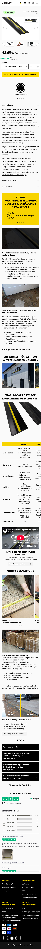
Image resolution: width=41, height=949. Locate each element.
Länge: (4, 62)
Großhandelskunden (30, 918)
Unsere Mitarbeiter (9, 887)
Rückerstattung (28, 887)
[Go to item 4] (23, 222)
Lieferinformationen (31, 688)
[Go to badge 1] (17, 98)
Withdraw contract (29, 898)
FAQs (24, 891)
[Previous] (5, 28)
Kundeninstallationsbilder (11, 921)
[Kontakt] (25, 3)
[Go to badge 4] (23, 98)
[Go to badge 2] (19, 98)
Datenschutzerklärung (30, 915)
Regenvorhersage (29, 894)
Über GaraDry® (7, 884)
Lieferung (25, 884)
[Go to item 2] (19, 222)
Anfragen (5, 891)
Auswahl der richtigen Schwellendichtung (10, 916)
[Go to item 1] (17, 222)
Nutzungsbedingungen (31, 912)
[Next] (36, 28)
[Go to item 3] (21, 222)
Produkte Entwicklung (10, 908)
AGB (23, 908)
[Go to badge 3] (21, 98)
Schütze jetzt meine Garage (14, 734)
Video (4, 912)
